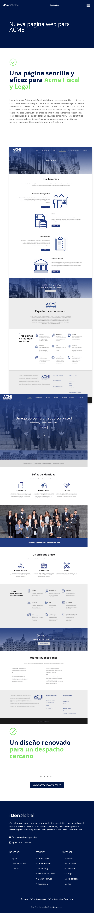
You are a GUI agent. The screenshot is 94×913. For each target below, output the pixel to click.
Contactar (54, 5)
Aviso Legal (68, 899)
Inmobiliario (70, 863)
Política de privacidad (38, 899)
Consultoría (43, 858)
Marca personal (72, 878)
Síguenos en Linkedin (21, 842)
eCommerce (70, 868)
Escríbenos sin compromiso (24, 837)
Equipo (15, 858)
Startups (68, 873)
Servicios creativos (46, 873)
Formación (43, 884)
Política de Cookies (55, 899)
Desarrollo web (45, 878)
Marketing (43, 868)
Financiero (69, 858)
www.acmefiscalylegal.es (47, 785)
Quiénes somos (19, 863)
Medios (68, 884)
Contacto (16, 868)
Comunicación (44, 863)
